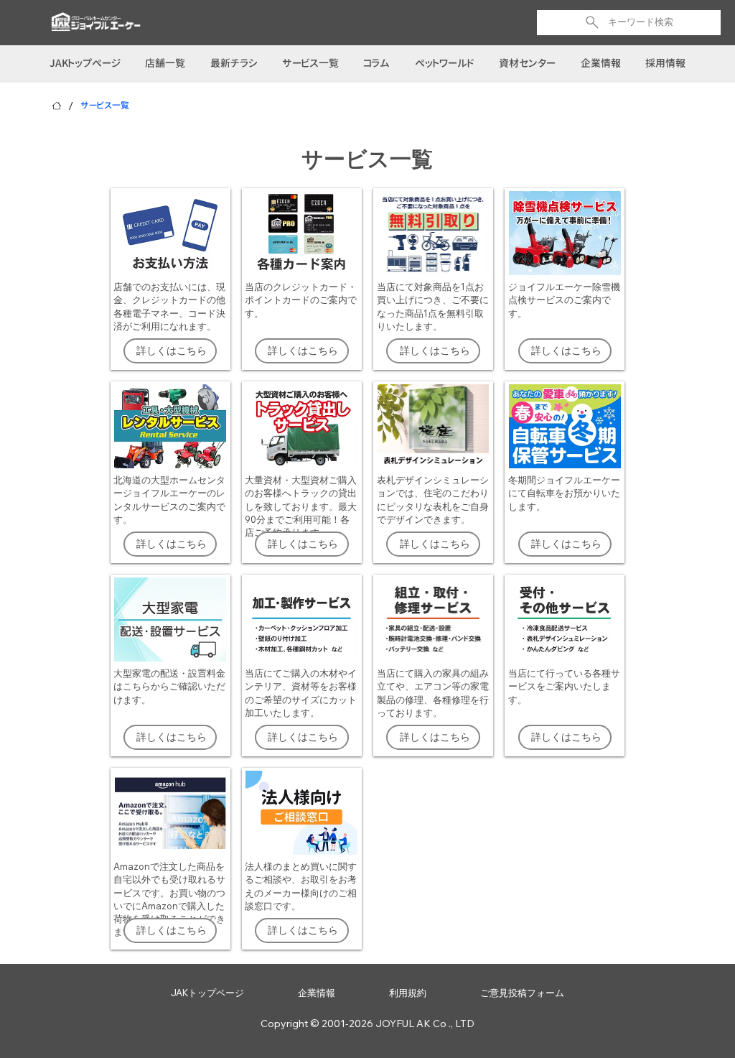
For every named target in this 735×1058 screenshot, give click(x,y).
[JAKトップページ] (56, 105)
